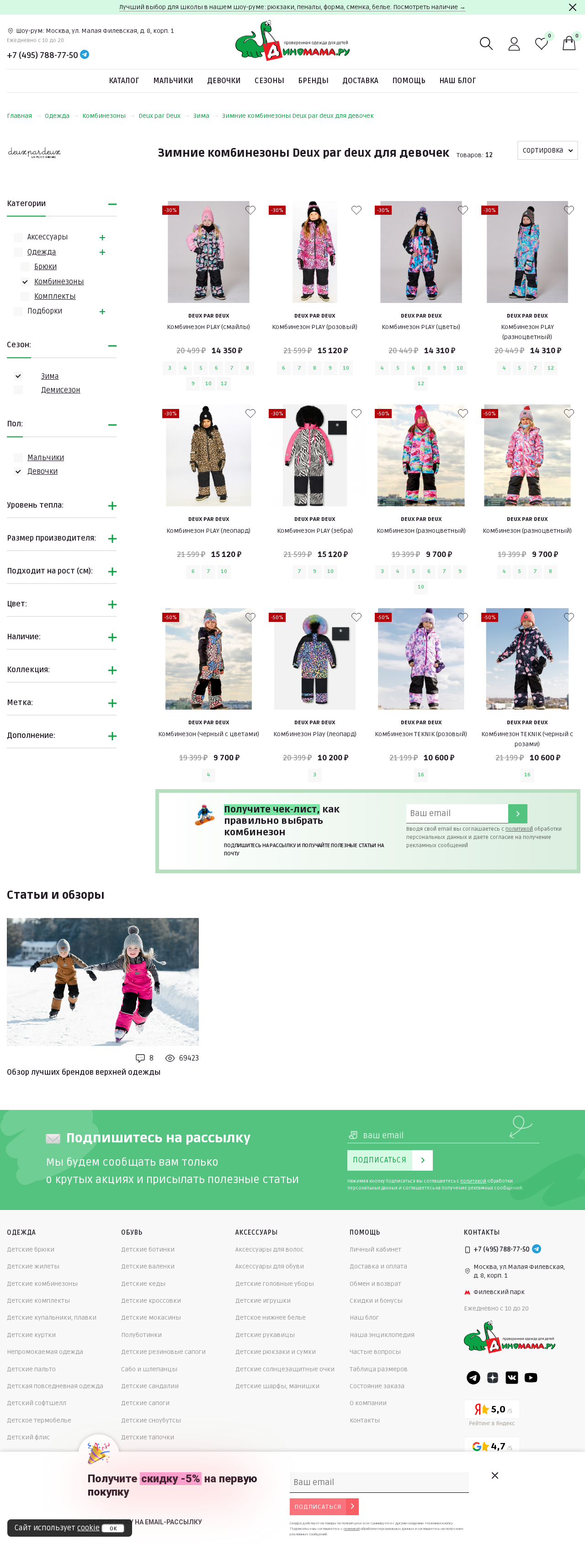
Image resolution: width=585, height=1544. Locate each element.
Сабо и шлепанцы (149, 1369)
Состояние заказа (377, 1386)
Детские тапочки (147, 1437)
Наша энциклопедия (382, 1335)
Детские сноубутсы (151, 1420)
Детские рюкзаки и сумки (275, 1352)
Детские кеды (143, 1284)
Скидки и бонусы (376, 1301)
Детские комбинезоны (42, 1284)
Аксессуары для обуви (269, 1266)
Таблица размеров (379, 1369)
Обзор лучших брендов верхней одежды (83, 1072)
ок (113, 1528)
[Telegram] (84, 55)
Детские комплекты (38, 1301)
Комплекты (55, 296)
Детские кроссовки (151, 1301)
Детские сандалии (150, 1386)
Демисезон (60, 390)
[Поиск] (487, 44)
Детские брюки (30, 1249)
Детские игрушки (263, 1301)
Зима (201, 116)
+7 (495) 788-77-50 (42, 55)
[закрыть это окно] (494, 1475)
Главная (19, 116)
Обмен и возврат (375, 1284)
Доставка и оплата (378, 1266)
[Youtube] (531, 1377)
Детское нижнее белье (270, 1317)
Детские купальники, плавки (51, 1317)
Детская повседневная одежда (55, 1386)
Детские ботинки (148, 1249)
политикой (519, 829)
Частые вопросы (375, 1352)
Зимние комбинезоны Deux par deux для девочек (298, 116)
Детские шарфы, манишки (277, 1386)
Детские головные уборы (274, 1284)
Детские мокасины (151, 1317)
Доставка (360, 80)
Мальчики (173, 80)
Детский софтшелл (36, 1403)
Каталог (124, 80)
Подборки (44, 311)
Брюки (45, 266)
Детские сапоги (145, 1403)
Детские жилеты (33, 1266)
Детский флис (28, 1437)
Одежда (57, 116)
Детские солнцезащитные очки (285, 1369)
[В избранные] (250, 210)
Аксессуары (47, 237)
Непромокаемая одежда (45, 1352)
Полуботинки (141, 1335)
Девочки (224, 80)
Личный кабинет (375, 1249)
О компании (368, 1403)
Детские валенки (148, 1266)
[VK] (512, 1377)
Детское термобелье (39, 1420)
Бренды (313, 80)
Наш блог (457, 80)
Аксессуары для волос (269, 1249)
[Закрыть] (572, 7)
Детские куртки (31, 1335)
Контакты (365, 1420)
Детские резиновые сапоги (163, 1352)
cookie (88, 1528)
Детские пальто (31, 1369)
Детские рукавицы (265, 1335)
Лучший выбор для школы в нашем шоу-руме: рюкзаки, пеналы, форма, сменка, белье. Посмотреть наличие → (292, 7)
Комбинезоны (104, 116)
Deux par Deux (159, 116)
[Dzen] (492, 1377)
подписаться (317, 1507)
